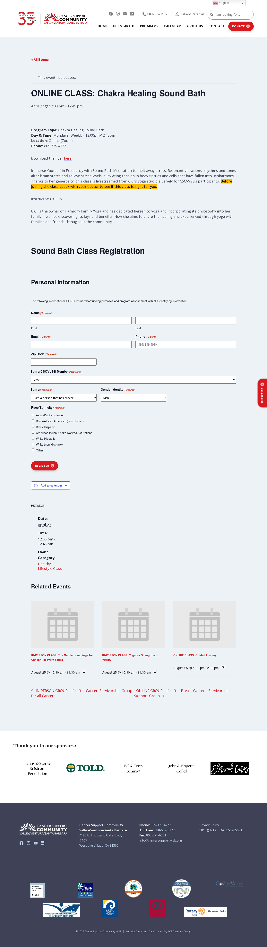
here (68, 158)
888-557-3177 (157, 14)
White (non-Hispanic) (49, 444)
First (34, 328)
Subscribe (262, 396)
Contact (217, 26)
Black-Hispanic (45, 427)
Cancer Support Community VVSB (102, 931)
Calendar (172, 26)
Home (102, 26)
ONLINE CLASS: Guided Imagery (195, 655)
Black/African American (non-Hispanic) (61, 421)
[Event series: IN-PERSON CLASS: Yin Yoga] (84, 671)
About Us (194, 26)
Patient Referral (192, 14)
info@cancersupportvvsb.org (160, 840)
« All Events (40, 59)
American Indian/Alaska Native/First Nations (64, 433)
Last (138, 328)
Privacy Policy (209, 825)
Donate (238, 26)
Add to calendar (51, 485)
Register (42, 466)
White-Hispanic (45, 438)
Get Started (123, 26)
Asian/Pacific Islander (50, 415)
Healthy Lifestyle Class (50, 566)
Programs (149, 26)
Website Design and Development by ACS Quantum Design (158, 931)
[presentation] (62, 624)
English (223, 3)
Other (39, 450)
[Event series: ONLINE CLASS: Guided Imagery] (223, 667)
